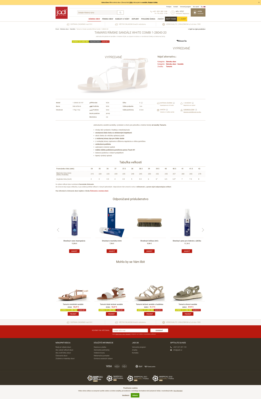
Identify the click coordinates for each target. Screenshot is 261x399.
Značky (161, 19)
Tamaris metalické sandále (73, 304)
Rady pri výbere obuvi (63, 347)
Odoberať (159, 330)
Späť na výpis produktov (197, 29)
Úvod (57, 29)
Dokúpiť (74, 251)
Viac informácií (177, 391)
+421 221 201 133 (179, 347)
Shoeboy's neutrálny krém (112, 241)
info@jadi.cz (177, 350)
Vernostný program (185, 6)
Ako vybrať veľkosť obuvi (64, 350)
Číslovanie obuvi (61, 356)
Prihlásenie (179, 13)
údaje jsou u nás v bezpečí (122, 334)
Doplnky (135, 19)
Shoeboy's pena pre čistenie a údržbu (187, 241)
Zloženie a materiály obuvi (65, 358)
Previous (58, 230)
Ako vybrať (196, 6)
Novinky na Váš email (101, 330)
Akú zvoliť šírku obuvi (63, 353)
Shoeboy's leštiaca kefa (149, 241)
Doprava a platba (100, 347)
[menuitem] (94, 19)
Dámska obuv (94, 19)
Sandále (72, 29)
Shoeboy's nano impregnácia (74, 241)
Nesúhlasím (125, 395)
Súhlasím (135, 395)
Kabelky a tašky (122, 19)
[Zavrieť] (259, 2)
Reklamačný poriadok (101, 356)
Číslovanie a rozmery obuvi (99, 191)
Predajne (168, 6)
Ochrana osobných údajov (103, 358)
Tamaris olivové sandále (188, 304)
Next (203, 230)
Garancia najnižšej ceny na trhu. (192, 111)
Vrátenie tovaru (99, 353)
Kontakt (175, 6)
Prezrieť (73, 314)
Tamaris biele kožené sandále (111, 304)
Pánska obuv (107, 19)
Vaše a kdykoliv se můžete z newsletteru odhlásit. (134, 334)
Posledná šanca (148, 19)
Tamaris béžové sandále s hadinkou (149, 304)
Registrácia (186, 13)
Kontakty (135, 353)
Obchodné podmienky (101, 350)
